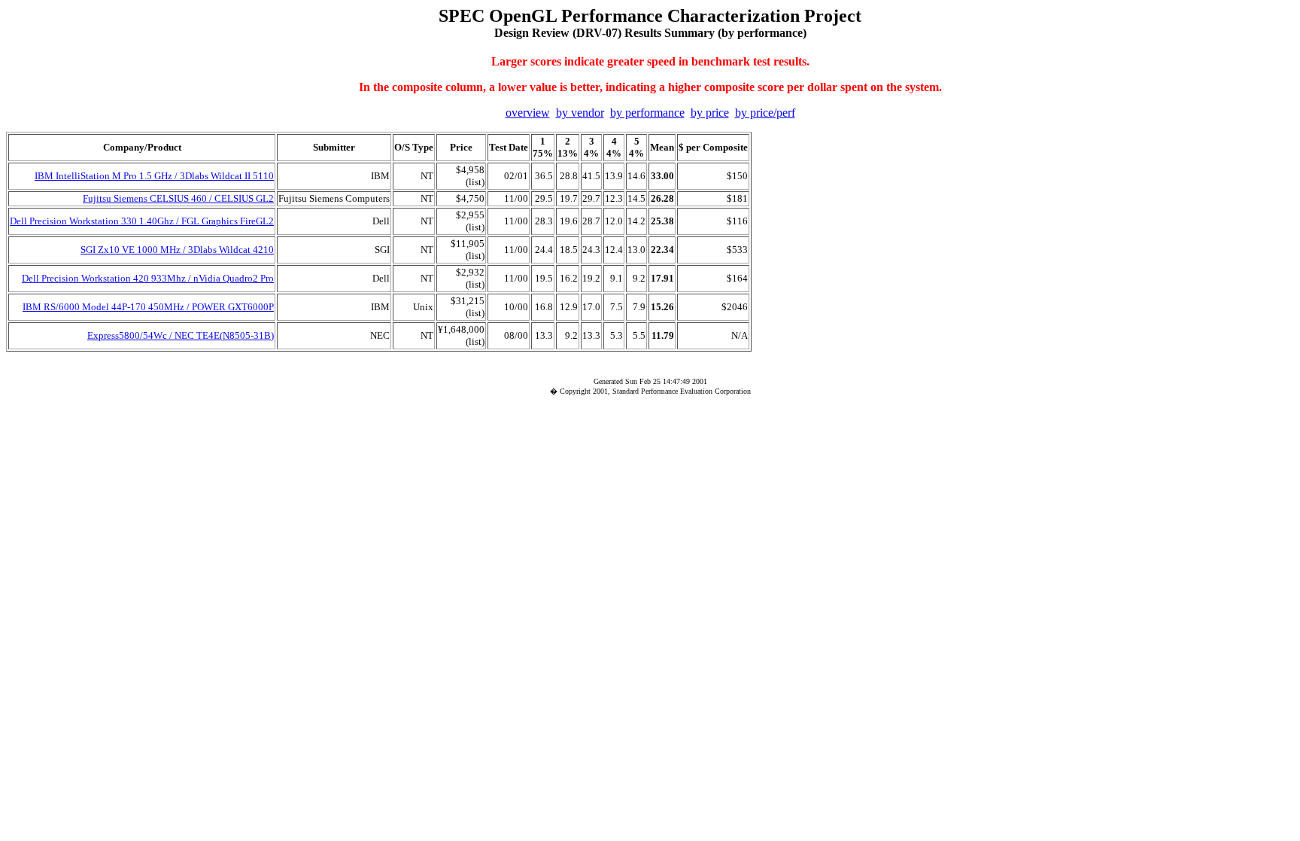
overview (528, 112)
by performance (647, 112)
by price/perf (765, 112)
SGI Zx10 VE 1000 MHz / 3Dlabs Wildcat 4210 (177, 249)
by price (710, 112)
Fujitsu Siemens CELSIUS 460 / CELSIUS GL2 (178, 198)
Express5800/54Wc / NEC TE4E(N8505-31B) (180, 335)
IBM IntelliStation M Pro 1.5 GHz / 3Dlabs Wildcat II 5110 (154, 175)
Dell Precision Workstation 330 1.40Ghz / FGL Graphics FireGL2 (142, 221)
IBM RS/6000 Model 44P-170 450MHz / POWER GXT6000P (148, 306)
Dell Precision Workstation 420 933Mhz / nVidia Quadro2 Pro (148, 278)
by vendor (580, 112)
